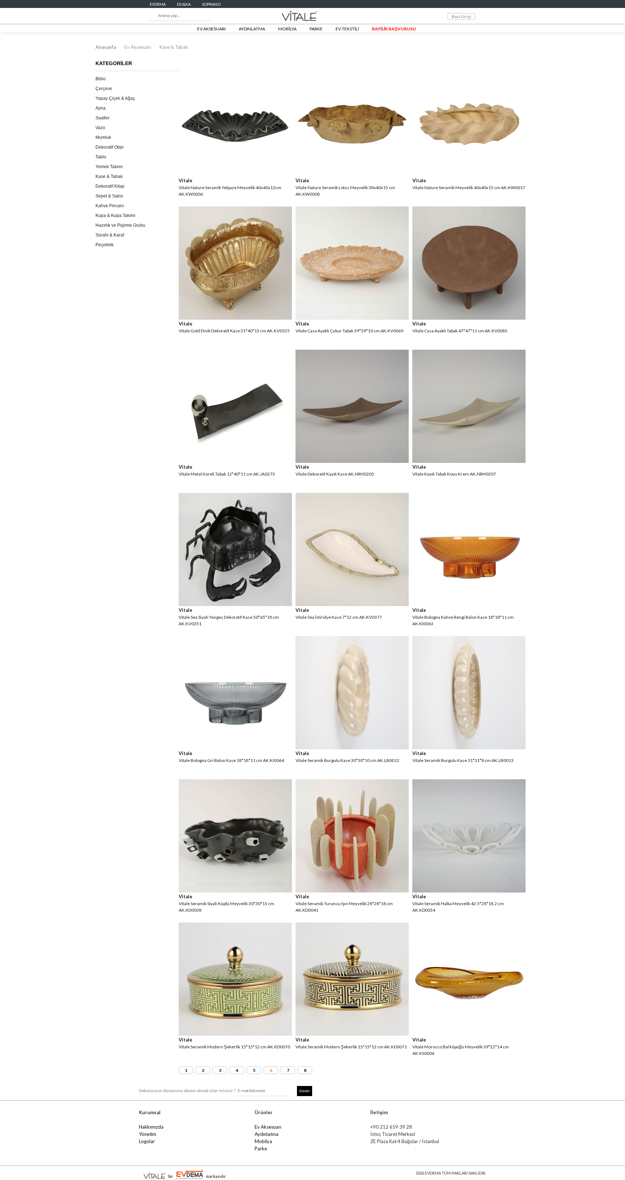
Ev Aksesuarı (137, 47)
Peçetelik (104, 244)
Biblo (100, 78)
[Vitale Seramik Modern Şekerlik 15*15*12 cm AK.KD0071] (352, 1033)
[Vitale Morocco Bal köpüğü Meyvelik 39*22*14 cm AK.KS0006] (469, 1033)
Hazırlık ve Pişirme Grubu (120, 225)
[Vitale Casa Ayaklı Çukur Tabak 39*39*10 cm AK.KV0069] (352, 317)
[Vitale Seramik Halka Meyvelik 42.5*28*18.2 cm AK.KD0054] (469, 890)
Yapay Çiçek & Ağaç (115, 98)
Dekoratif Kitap (109, 186)
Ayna (100, 108)
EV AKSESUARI (211, 28)
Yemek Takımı (109, 166)
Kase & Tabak (174, 47)
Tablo (100, 156)
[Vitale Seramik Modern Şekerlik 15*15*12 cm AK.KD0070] (235, 1033)
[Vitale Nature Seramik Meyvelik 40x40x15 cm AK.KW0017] (469, 174)
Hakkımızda (151, 1127)
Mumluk (103, 137)
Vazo (100, 127)
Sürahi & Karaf (109, 235)
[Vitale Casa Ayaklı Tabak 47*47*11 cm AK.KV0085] (469, 317)
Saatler (102, 117)
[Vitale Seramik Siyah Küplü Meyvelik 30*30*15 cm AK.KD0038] (235, 890)
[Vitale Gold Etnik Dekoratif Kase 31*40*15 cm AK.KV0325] (235, 317)
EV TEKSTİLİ (347, 28)
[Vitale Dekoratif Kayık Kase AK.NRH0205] (352, 460)
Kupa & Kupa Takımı (115, 215)
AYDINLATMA (252, 28)
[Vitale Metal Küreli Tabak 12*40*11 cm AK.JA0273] (235, 460)
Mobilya (263, 1141)
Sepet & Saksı (109, 196)
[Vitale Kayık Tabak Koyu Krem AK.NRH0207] (469, 460)
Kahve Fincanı (109, 205)
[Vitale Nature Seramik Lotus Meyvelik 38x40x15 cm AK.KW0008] (352, 174)
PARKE (316, 28)
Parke (261, 1148)
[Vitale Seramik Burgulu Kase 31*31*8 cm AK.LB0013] (469, 747)
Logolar (147, 1141)
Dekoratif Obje (109, 147)
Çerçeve (103, 88)
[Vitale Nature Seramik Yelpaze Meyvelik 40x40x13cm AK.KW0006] (235, 174)
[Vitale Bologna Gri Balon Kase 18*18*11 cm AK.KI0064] (235, 747)
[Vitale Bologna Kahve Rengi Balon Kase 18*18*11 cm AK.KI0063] (469, 603)
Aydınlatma (267, 1134)
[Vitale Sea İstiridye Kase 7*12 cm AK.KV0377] (352, 603)
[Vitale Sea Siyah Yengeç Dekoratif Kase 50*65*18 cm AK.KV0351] (235, 603)
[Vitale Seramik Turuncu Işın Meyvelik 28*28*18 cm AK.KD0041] (352, 890)
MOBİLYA (287, 28)
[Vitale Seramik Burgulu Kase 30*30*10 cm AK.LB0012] (352, 747)
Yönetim (147, 1134)
